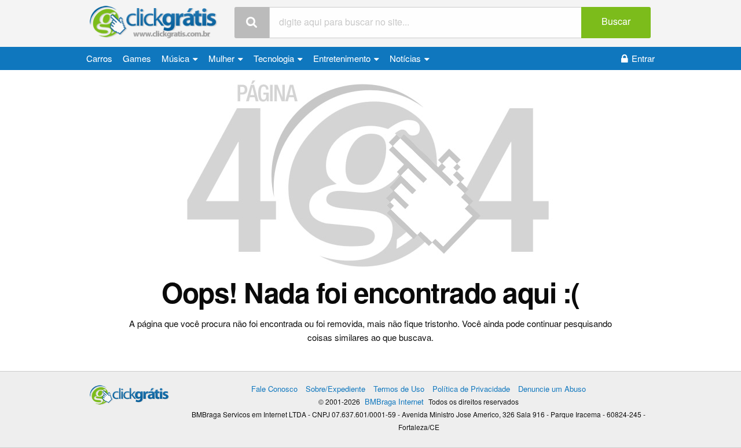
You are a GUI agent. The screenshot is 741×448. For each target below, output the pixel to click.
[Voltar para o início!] (371, 174)
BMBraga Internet (394, 401)
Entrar (643, 58)
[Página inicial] (129, 392)
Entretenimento (343, 58)
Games (137, 58)
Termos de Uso (398, 388)
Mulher (222, 58)
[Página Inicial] (153, 22)
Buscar (615, 21)
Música (177, 58)
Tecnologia (275, 58)
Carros (99, 58)
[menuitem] (99, 58)
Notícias (406, 58)
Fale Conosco (274, 388)
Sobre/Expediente (335, 388)
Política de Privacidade (471, 388)
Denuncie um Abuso (552, 388)
